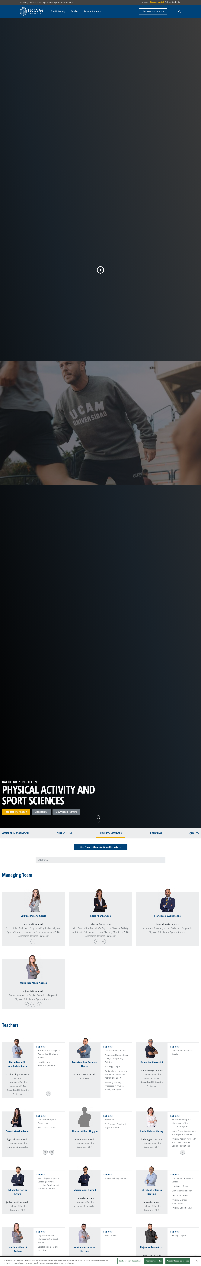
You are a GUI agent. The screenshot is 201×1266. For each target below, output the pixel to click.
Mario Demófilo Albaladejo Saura (17, 1064)
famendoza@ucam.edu (167, 924)
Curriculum (64, 833)
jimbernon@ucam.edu (17, 1202)
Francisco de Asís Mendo (167, 915)
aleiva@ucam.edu (152, 1255)
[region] (100, 1261)
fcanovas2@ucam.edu (84, 1074)
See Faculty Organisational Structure (100, 847)
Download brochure (66, 811)
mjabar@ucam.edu (84, 1198)
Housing (144, 2)
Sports (57, 2)
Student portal (157, 2)
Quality (194, 833)
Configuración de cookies (130, 1261)
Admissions (41, 811)
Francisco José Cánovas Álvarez (84, 1064)
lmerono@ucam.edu (33, 924)
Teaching (24, 2)
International (67, 2)
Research (34, 2)
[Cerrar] (197, 1261)
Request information (16, 811)
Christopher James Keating (152, 1191)
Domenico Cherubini (151, 1062)
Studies (75, 11)
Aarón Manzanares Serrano (84, 1249)
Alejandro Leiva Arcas (151, 1247)
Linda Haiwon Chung (151, 1131)
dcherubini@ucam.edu (151, 1070)
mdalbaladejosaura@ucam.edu (17, 1076)
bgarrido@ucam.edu (17, 1139)
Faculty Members (111, 833)
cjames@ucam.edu (151, 1202)
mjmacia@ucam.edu (33, 991)
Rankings (156, 833)
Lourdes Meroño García (33, 915)
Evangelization (46, 2)
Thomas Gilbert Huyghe (84, 1131)
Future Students (172, 2)
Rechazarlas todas (154, 1261)
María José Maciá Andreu (33, 982)
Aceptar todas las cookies (178, 1261)
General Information (15, 833)
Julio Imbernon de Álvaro (17, 1191)
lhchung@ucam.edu (151, 1139)
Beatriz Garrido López (17, 1131)
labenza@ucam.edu (101, 924)
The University (58, 11)
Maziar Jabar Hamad (85, 1189)
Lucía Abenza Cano (100, 915)
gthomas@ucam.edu (84, 1139)
